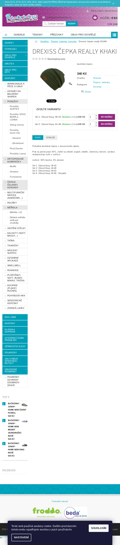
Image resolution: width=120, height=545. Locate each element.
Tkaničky (13, 245)
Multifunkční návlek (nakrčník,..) (15, 195)
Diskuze (50, 137)
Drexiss (97, 78)
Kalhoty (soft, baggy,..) (16, 234)
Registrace (111, 11)
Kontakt (10, 323)
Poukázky (11, 352)
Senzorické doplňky (14, 301)
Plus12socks (16, 148)
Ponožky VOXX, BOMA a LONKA (18, 117)
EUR (115, 24)
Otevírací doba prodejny (14, 339)
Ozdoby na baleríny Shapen (14, 94)
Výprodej (11, 49)
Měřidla (12, 207)
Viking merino (17, 125)
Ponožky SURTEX (14, 107)
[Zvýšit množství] (96, 115)
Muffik (13, 166)
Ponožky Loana (18, 153)
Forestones (16, 176)
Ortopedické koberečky (15, 160)
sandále (19, 34)
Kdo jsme (10, 317)
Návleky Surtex (12, 251)
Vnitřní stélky (16, 228)
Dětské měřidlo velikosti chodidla (17, 220)
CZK (110, 24)
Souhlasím (98, 528)
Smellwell (14, 265)
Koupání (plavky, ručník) (12, 288)
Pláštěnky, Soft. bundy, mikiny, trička (15, 278)
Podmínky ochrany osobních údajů (13, 381)
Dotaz (88, 91)
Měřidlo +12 (16, 212)
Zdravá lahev (15, 308)
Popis (38, 137)
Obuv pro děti (11, 71)
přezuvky (56, 34)
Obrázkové (18, 143)
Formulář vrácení (60, 501)
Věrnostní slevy (15, 346)
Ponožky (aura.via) (15, 131)
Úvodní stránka (6, 34)
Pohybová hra (16, 295)
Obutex (9, 63)
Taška (11, 240)
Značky (9, 43)
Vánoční (16, 138)
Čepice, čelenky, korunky (12, 185)
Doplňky (10, 78)
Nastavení (21, 537)
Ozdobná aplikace (12, 259)
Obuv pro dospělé (83, 34)
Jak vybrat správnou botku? (11, 361)
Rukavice (13, 270)
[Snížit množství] (96, 118)
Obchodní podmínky (11, 370)
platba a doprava (10, 330)
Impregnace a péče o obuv (15, 85)
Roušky (12, 202)
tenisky (37, 34)
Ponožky (12, 101)
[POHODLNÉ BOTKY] (21, 18)
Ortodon (14, 171)
